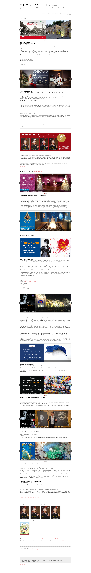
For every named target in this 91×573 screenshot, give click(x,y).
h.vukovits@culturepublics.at (30, 281)
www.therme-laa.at (23, 121)
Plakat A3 (26, 435)
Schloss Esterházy (24, 560)
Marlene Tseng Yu (39, 560)
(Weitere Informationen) (38, 171)
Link (42, 554)
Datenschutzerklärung (24, 564)
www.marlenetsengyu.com (25, 497)
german (35, 542)
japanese (43, 542)
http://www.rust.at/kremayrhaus (26, 289)
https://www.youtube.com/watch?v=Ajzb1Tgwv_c (51, 538)
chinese (40, 542)
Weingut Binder (45, 560)
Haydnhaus (34, 560)
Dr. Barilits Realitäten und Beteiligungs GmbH (28, 561)
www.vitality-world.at (30, 121)
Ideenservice (29, 560)
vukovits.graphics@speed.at (62, 540)
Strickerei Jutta (59, 560)
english (38, 542)
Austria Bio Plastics (38, 561)
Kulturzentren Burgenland (52, 560)
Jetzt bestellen (22, 166)
